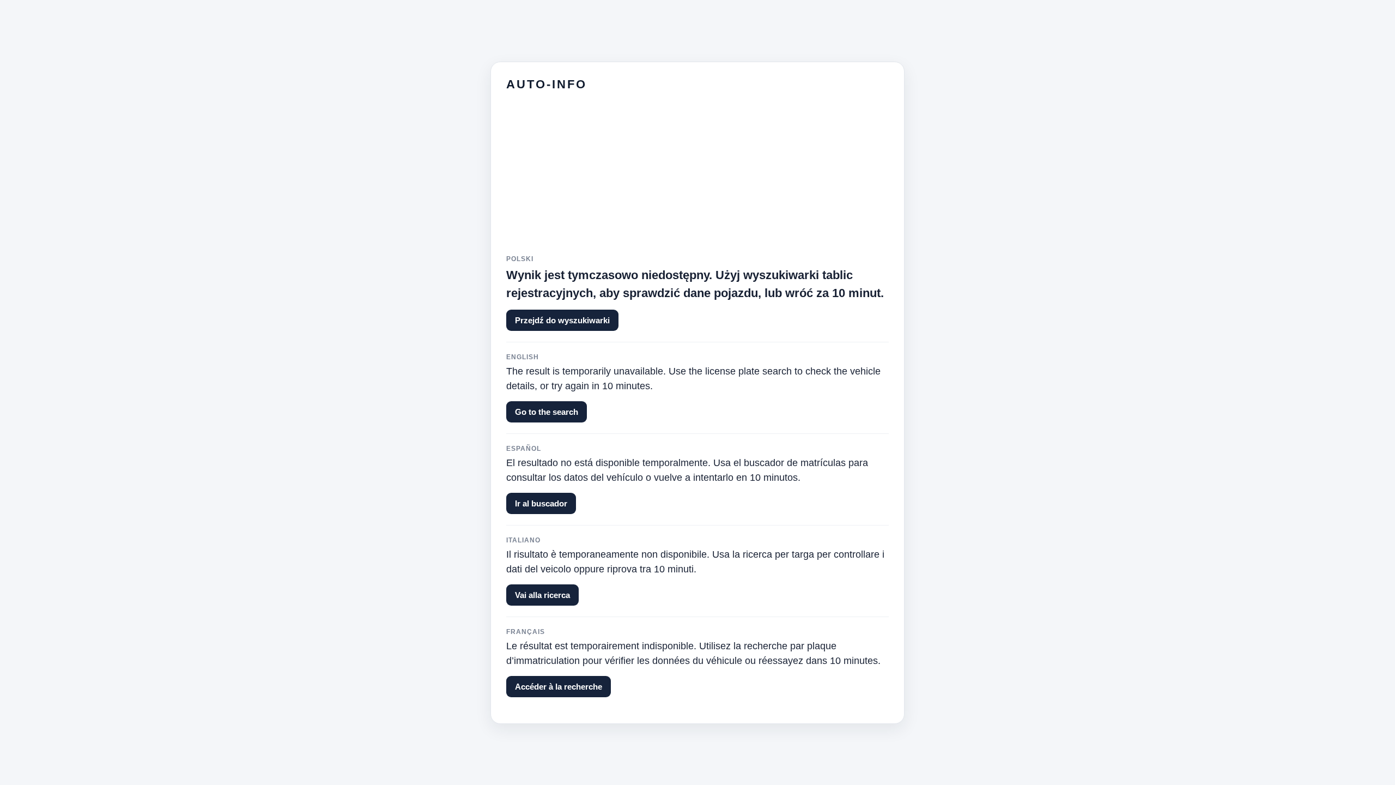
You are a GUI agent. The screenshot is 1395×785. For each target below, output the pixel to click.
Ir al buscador (541, 503)
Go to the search (546, 411)
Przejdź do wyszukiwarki (562, 320)
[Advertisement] (697, 178)
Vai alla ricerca (542, 595)
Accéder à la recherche (558, 686)
